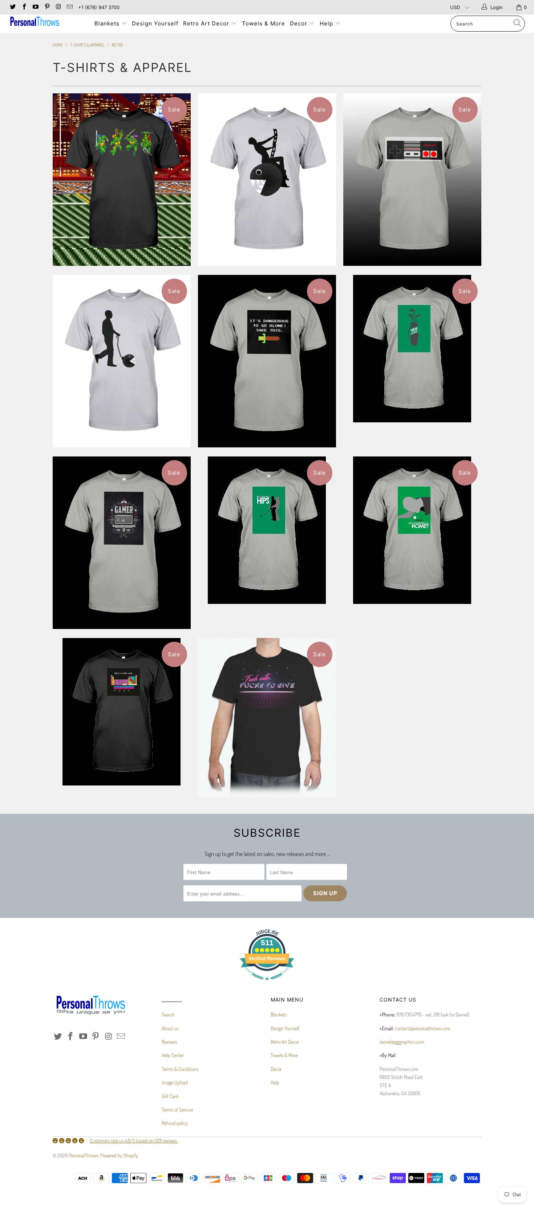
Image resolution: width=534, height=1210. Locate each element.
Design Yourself (155, 23)
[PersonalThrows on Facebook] (23, 7)
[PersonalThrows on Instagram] (58, 7)
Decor (299, 23)
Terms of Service (177, 1110)
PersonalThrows (83, 1155)
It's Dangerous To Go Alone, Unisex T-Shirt (267, 361)
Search (168, 1014)
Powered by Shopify (119, 1155)
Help (327, 23)
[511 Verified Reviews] (267, 984)
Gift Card (170, 1096)
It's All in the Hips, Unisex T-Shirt (267, 530)
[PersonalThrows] (46, 22)
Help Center (173, 1055)
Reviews (169, 1042)
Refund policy (175, 1123)
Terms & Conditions (180, 1069)
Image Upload (175, 1082)
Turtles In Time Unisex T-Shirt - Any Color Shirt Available (122, 179)
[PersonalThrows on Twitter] (12, 7)
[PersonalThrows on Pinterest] (46, 7)
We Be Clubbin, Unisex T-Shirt (412, 348)
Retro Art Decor (207, 23)
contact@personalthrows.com (422, 1028)
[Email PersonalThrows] (69, 7)
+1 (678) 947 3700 (99, 7)
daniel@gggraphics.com (402, 1042)
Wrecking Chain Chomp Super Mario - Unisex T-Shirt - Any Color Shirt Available (267, 179)
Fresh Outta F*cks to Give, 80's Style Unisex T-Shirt (267, 717)
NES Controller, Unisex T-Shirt (412, 179)
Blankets (107, 23)
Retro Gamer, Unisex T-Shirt (122, 542)
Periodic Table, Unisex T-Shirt (122, 711)
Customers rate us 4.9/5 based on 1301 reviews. (134, 1140)
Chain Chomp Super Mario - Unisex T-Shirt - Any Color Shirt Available (122, 361)
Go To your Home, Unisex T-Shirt (412, 530)
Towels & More (263, 23)
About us (170, 1028)
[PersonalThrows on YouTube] (35, 7)
